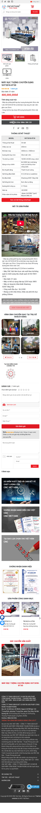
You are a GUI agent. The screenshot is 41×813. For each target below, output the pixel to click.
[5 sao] (28, 390)
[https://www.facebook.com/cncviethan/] (2, 1)
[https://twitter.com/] (5, 1)
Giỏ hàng (32, 6)
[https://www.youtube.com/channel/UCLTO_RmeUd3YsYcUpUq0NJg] (9, 1)
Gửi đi (34, 466)
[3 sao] (23, 390)
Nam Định (30, 333)
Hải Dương (11, 333)
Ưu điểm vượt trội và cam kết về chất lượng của (20, 484)
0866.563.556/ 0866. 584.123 (20, 122)
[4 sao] (26, 390)
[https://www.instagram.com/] (12, 1)
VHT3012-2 (7, 621)
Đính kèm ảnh (11, 405)
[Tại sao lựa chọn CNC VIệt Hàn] (20, 548)
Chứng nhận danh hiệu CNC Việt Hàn (19, 513)
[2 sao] (21, 390)
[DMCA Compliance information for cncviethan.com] (16, 786)
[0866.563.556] (2, 612)
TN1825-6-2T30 (29, 621)
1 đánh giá (13, 89)
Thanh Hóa (30, 351)
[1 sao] (19, 390)
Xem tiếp (32, 357)
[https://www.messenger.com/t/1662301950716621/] (2, 617)
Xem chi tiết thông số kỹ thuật (20, 200)
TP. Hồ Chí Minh (11, 351)
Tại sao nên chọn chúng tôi (10, 365)
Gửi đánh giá (20, 426)
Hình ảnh (9, 456)
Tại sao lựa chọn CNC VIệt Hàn (19, 540)
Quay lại (9, 357)
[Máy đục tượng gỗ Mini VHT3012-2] (10, 609)
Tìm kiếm (35, 12)
